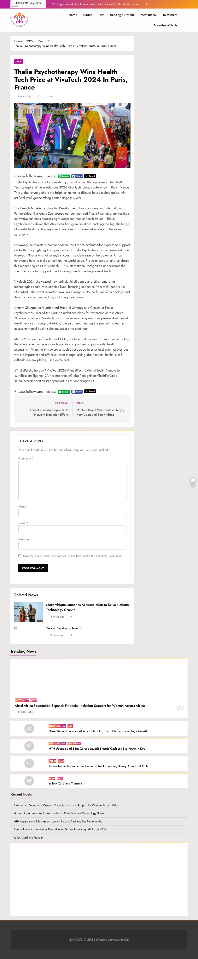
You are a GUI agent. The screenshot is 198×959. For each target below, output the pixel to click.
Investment (169, 15)
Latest (52, 761)
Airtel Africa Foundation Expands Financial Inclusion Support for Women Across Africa (80, 705)
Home (73, 15)
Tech (101, 15)
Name (23, 506)
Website (23, 539)
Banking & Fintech (122, 15)
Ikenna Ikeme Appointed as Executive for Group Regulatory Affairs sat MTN (98, 766)
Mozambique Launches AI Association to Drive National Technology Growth (98, 731)
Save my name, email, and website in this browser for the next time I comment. (73, 556)
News (33, 700)
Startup (87, 15)
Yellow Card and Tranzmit (65, 628)
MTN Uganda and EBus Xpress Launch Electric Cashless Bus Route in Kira (95, 4)
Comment (25, 458)
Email (23, 523)
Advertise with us (165, 25)
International (148, 15)
